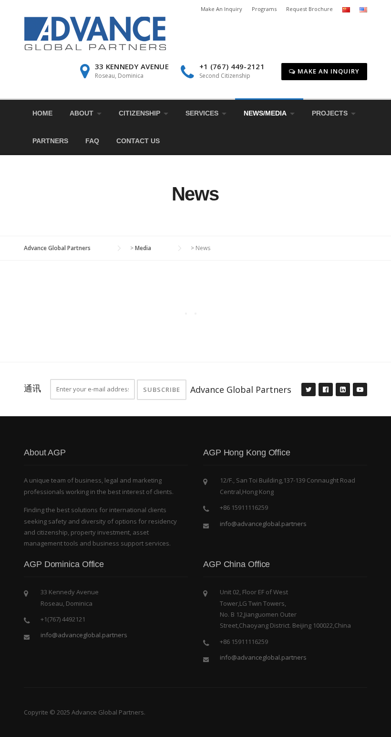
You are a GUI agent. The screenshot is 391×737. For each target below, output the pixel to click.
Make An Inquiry (221, 8)
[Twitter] (308, 390)
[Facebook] (325, 390)
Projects (330, 113)
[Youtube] (359, 390)
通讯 (32, 388)
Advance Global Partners (240, 389)
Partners (50, 141)
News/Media (265, 113)
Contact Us (138, 141)
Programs (264, 8)
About (81, 113)
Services (201, 113)
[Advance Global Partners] (95, 32)
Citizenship (139, 113)
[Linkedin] (342, 390)
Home (42, 113)
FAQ (92, 141)
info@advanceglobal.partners (263, 523)
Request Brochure (309, 8)
